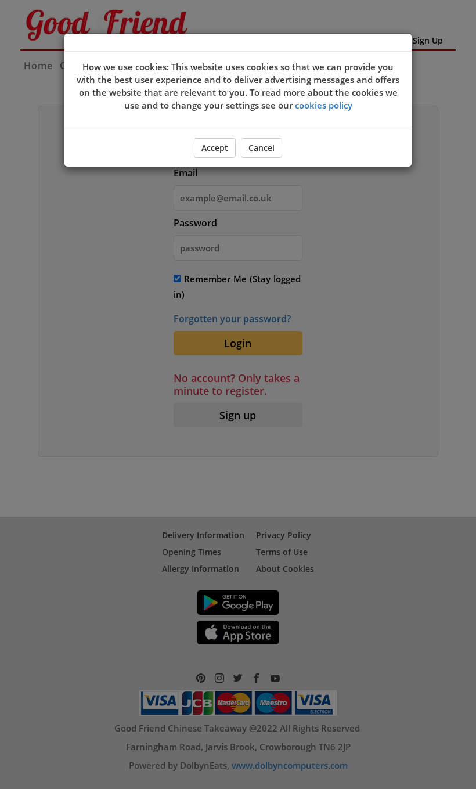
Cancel (261, 147)
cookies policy (323, 105)
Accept (214, 147)
